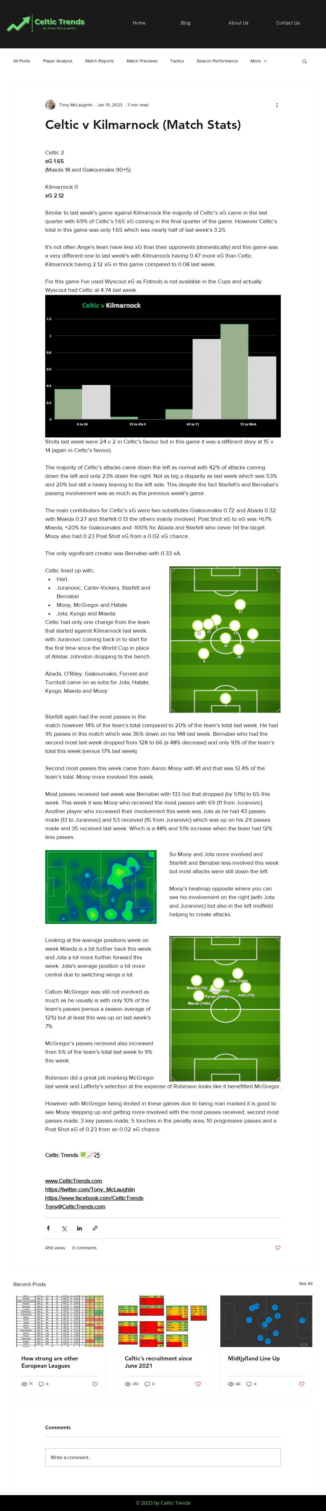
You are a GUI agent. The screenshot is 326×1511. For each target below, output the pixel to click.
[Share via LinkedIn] (79, 1228)
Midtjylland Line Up (254, 1358)
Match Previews (142, 60)
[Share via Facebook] (48, 1228)
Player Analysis (58, 60)
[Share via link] (95, 1228)
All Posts (21, 60)
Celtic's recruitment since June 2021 (158, 1362)
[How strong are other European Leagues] (60, 1321)
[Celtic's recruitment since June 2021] (163, 1321)
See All (306, 1283)
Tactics (177, 60)
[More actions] (277, 105)
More (256, 60)
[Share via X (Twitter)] (64, 1228)
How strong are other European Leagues (49, 1362)
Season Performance (217, 60)
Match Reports (99, 60)
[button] (304, 61)
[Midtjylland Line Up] (266, 1321)
